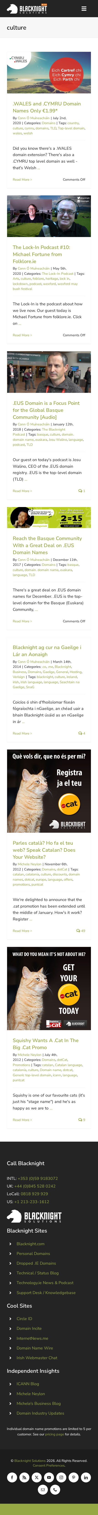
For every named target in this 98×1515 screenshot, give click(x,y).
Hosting (76, 672)
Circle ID (24, 1318)
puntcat (37, 884)
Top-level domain (71, 128)
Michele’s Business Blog (39, 1403)
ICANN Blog (28, 1384)
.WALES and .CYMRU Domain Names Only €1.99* (49, 72)
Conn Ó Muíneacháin (34, 118)
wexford (49, 284)
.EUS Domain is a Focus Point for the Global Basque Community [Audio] (49, 372)
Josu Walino (58, 439)
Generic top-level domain (32, 1075)
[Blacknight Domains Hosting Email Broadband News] (27, 5)
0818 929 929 (34, 1194)
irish (16, 682)
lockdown (20, 284)
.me (50, 666)
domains (42, 128)
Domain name (50, 1070)
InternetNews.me (32, 1338)
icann (57, 1075)
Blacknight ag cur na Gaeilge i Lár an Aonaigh (47, 651)
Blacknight (63, 666)
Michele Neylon (29, 864)
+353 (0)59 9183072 (38, 1178)
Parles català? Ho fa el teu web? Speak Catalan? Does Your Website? (49, 791)
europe (41, 879)
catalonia (32, 874)
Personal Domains (33, 1253)
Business (19, 672)
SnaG (30, 687)
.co (44, 666)
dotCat (62, 869)
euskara (41, 439)
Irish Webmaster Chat (37, 1358)
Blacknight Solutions (30, 1460)
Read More (21, 179)
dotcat (29, 879)
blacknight (45, 677)
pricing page (54, 1434)
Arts (16, 278)
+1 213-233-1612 (31, 1201)
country (73, 123)
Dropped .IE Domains (36, 1263)
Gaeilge (48, 672)
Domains (48, 123)
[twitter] (37, 1477)
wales (17, 133)
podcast (35, 284)
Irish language (31, 682)
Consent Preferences (48, 1465)
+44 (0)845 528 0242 (35, 1186)
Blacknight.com (30, 1244)
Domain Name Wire (35, 1348)
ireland (72, 677)
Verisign (19, 677)
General (62, 672)
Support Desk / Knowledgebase (46, 1292)
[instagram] (61, 1477)
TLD (53, 128)
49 (82, 931)
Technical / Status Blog (38, 1273)
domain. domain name (42, 570)
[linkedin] (86, 1477)
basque (42, 434)
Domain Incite (29, 1328)
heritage (52, 278)
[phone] (55, 1490)
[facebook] (12, 1477)
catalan (18, 874)
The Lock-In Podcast (57, 273)
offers (68, 879)
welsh (28, 133)
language (76, 439)
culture (18, 128)
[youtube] (49, 1477)
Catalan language (68, 1065)
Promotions (21, 1065)
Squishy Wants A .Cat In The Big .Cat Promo (49, 988)
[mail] (43, 1490)
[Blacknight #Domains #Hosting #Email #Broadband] (34, 1211)
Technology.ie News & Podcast (45, 1282)
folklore (38, 278)
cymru (29, 128)
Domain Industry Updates (40, 1413)
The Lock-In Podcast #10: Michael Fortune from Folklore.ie (49, 216)
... (38, 168)
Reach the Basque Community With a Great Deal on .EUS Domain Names (49, 517)
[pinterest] (74, 1477)
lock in (65, 278)
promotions (21, 884)
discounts (60, 874)
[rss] (24, 1477)
